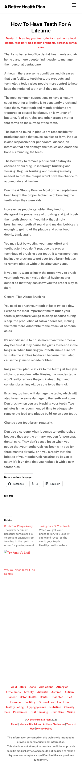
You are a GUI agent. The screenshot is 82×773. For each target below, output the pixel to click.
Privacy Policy (44, 728)
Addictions (46, 686)
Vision (71, 712)
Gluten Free (46, 702)
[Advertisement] (41, 634)
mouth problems (44, 42)
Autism (69, 692)
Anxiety (29, 692)
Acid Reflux (18, 686)
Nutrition (55, 707)
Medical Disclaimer (30, 724)
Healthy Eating (14, 707)
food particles (24, 42)
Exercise (15, 702)
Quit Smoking (39, 712)
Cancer (12, 697)
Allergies (62, 686)
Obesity (69, 707)
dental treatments (57, 38)
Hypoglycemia (36, 707)
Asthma (56, 692)
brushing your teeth (31, 38)
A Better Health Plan (39, 719)
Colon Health (28, 697)
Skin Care (57, 712)
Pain (7, 712)
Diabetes (57, 697)
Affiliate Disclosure (54, 724)
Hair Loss (63, 702)
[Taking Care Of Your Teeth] (56, 535)
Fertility (30, 702)
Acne (32, 686)
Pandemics (20, 712)
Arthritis (42, 692)
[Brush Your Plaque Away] (21, 535)
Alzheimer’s (13, 692)
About (14, 724)
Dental (10, 38)
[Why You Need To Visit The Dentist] (19, 559)
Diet (69, 697)
